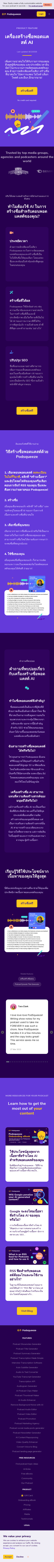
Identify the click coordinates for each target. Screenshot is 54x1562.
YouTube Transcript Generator (27, 1376)
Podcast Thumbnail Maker (27, 1395)
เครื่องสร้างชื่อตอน (27, 979)
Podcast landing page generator (27, 1451)
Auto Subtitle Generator (27, 1367)
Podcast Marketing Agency (27, 1423)
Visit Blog (27, 1311)
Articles (27, 1469)
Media (27, 1514)
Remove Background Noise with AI (27, 1404)
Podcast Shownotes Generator (27, 1344)
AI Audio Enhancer (27, 1400)
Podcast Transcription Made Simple (27, 1358)
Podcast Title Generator (27, 1348)
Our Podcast (27, 1483)
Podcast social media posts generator (27, 1428)
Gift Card (28, 1495)
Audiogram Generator (27, 1386)
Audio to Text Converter (27, 1372)
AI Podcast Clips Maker (27, 1390)
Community (26, 1478)
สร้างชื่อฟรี (27, 91)
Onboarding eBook (27, 1500)
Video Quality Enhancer (27, 1442)
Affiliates (27, 1509)
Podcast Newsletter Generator (27, 1432)
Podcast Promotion (27, 1418)
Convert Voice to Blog (27, 1446)
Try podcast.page (35, 6)
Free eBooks (27, 1473)
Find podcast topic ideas (27, 1463)
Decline (20, 1556)
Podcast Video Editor (27, 1414)
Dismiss (47, 5)
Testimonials (27, 1518)
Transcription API (27, 1381)
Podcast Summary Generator (27, 1353)
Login (41, 14)
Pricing (27, 1504)
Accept (8, 1556)
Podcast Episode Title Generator (27, 984)
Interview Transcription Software (27, 1362)
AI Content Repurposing (27, 1437)
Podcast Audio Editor (27, 1409)
